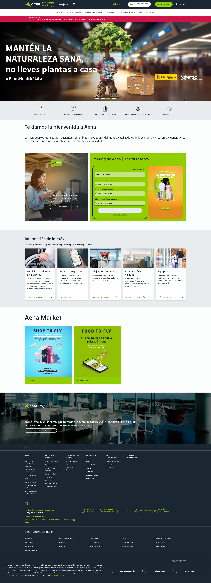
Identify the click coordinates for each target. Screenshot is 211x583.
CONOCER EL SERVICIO (34, 297)
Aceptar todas (189, 571)
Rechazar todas (159, 571)
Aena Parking (62, 546)
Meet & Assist (90, 465)
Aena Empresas (95, 542)
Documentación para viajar (105, 114)
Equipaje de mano (41, 114)
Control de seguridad (52, 486)
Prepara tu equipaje (51, 461)
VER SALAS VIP (41, 430)
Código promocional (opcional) (106, 199)
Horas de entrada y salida (104, 189)
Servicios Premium (92, 475)
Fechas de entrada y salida (104, 180)
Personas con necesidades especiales (29, 464)
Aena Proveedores (128, 542)
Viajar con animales (31, 475)
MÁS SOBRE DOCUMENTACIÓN (135, 297)
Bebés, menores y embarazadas (137, 114)
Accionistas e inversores (65, 538)
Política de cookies (57, 575)
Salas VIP (89, 461)
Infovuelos (28, 538)
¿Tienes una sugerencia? (34, 516)
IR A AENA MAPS (65, 297)
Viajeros (60, 12)
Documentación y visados (93, 12)
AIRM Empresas (160, 546)
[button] (74, 4)
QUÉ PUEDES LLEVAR (165, 297)
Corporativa (94, 538)
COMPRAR (30, 380)
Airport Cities (29, 542)
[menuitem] (60, 12)
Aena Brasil (61, 542)
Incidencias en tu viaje (73, 114)
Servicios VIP (111, 12)
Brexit (27, 479)
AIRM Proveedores (31, 550)
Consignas (48, 477)
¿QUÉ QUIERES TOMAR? (83, 380)
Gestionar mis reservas (120, 215)
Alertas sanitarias (30, 482)
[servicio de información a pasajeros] (52, 504)
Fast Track (89, 472)
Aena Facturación (160, 542)
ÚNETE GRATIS (63, 206)
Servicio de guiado (96, 546)
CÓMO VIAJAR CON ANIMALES (102, 297)
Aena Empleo (29, 546)
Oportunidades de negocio (163, 538)
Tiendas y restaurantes (127, 12)
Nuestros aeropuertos (146, 12)
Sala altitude (90, 478)
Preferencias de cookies (127, 571)
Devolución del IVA (170, 114)
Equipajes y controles (74, 12)
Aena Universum (127, 546)
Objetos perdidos (50, 474)
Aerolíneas (125, 538)
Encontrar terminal (139, 170)
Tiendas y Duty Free (112, 461)
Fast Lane (89, 468)
